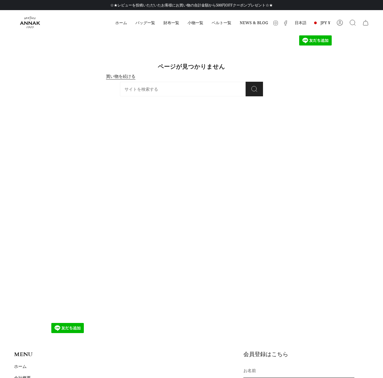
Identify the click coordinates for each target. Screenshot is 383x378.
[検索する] (352, 23)
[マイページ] (339, 23)
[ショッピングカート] (365, 23)
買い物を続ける (120, 76)
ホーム (20, 366)
